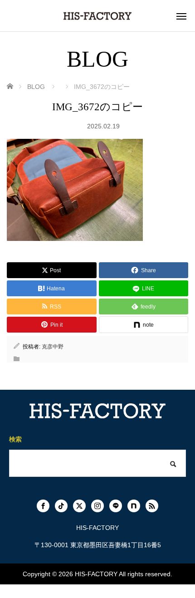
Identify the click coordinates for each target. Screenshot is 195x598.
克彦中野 (52, 346)
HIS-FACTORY (96, 574)
